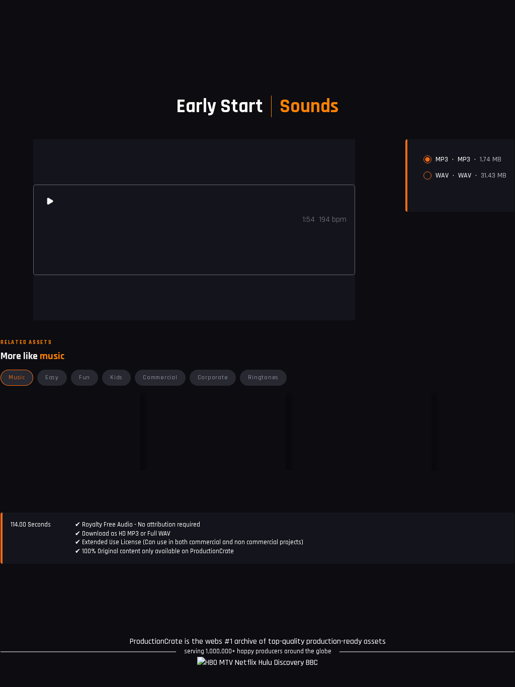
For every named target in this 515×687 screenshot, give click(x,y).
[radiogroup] (464, 167)
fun (84, 377)
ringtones (263, 377)
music (17, 377)
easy (52, 377)
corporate (213, 377)
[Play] (50, 201)
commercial (160, 377)
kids (116, 377)
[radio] (427, 159)
